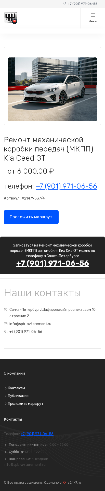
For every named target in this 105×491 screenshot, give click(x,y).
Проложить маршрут (31, 216)
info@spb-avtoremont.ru (30, 324)
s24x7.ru (73, 482)
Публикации (18, 396)
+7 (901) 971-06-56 (81, 4)
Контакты (16, 388)
